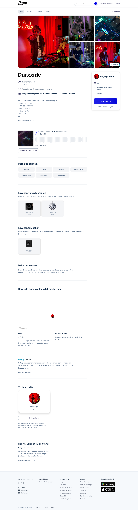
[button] (95, 3)
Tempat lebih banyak (46, 482)
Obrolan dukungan (86, 485)
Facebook (24, 490)
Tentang (83, 490)
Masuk (117, 4)
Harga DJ (63, 496)
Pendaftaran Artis (106, 4)
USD (21, 483)
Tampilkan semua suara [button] (28, 151)
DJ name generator (66, 490)
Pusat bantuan (85, 482)
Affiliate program (65, 499)
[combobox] (86, 4)
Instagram (24, 493)
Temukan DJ (64, 485)
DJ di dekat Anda (65, 493)
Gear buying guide (66, 487)
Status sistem (84, 487)
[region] (52, 311)
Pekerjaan (83, 493)
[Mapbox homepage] (23, 328)
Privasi (45, 507)
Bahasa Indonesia (27, 480)
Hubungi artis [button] (34, 418)
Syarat (38, 507)
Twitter (23, 487)
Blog (61, 482)
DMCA (53, 507)
